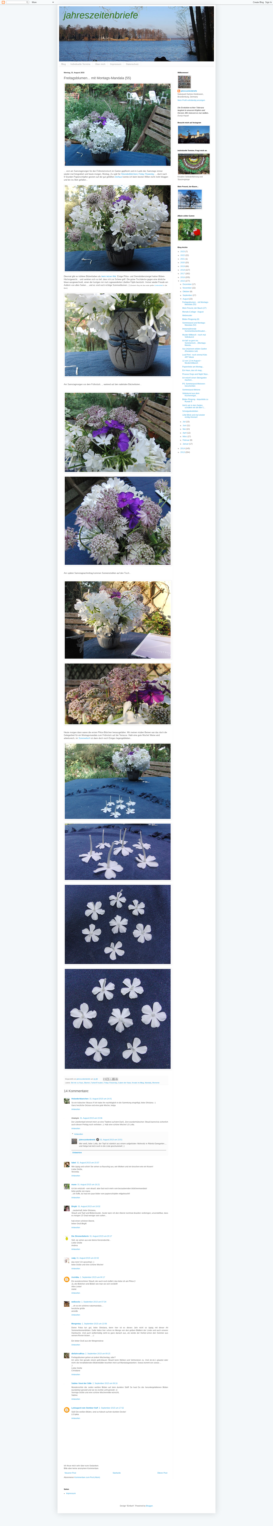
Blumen (87, 1083)
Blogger (149, 1506)
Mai (184, 429)
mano (73, 1184)
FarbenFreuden (97, 1083)
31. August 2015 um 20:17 (101, 1236)
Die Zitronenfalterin (80, 1236)
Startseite (117, 1473)
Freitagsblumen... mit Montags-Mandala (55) (195, 303)
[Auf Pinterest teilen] (116, 1079)
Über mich (100, 64)
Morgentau (76, 1324)
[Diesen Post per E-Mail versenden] (104, 1079)
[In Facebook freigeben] (113, 1079)
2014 (182, 448)
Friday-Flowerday (110, 1083)
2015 (182, 281)
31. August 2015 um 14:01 (100, 1099)
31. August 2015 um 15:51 (111, 1140)
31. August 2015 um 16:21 (88, 1184)
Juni (185, 425)
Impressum (115, 64)
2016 (182, 277)
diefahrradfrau (77, 1354)
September (188, 295)
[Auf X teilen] (110, 1079)
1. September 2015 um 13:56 (94, 1324)
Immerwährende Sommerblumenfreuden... (194, 330)
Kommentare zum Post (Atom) (87, 1477)
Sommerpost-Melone (191, 390)
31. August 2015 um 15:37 (88, 1163)
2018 (182, 270)
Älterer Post (162, 1473)
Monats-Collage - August (192, 312)
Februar (186, 440)
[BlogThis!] (107, 1079)
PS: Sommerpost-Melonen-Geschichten (194, 385)
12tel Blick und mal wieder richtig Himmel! (193, 416)
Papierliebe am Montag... (193, 367)
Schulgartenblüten (190, 411)
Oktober (186, 291)
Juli (184, 422)
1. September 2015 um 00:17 (92, 1277)
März (185, 436)
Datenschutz (132, 64)
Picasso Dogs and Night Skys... (195, 374)
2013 (182, 452)
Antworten (75, 1109)
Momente (155, 1083)
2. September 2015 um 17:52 (111, 1408)
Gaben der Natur (124, 1083)
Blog (63, 64)
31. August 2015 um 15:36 (91, 1118)
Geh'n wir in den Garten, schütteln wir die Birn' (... (193, 406)
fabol (73, 1163)
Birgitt (74, 1206)
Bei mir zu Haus (77, 1083)
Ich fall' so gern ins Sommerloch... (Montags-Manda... (194, 343)
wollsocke (75, 1302)
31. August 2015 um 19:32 (89, 1206)
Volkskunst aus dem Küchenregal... (190, 394)
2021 (182, 259)
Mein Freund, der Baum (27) (194, 308)
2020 (182, 262)
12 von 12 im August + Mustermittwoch (191, 362)
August (186, 299)
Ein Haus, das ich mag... (192, 370)
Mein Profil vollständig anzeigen (191, 100)
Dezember (187, 284)
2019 (182, 266)
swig (73, 1258)
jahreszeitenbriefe (101, 15)
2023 (182, 251)
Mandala (148, 1083)
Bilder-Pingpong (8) (190, 319)
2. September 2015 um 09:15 (97, 1354)
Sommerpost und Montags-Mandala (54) (194, 324)
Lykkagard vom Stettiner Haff (84, 1408)
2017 (182, 273)
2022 (182, 255)
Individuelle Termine (80, 64)
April (185, 433)
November (187, 288)
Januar (186, 444)
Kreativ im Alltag (138, 1083)
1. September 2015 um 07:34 (93, 1302)
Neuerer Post (70, 1473)
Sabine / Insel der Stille (81, 1383)
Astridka (75, 1277)
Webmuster (187, 315)
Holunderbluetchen (79, 1099)
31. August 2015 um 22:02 (87, 1258)
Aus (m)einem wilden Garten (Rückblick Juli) (194, 350)
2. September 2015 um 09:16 (105, 1383)
